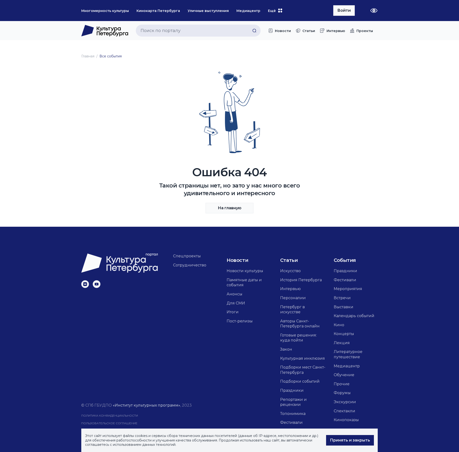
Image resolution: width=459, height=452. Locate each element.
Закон (286, 349)
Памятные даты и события (244, 282)
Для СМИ (236, 303)
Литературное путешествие (348, 354)
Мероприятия (348, 289)
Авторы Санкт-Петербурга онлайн (300, 324)
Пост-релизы (240, 321)
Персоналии (293, 298)
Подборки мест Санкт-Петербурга (302, 370)
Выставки (343, 307)
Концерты (344, 333)
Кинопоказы (346, 420)
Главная (87, 56)
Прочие (342, 384)
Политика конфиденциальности (109, 415)
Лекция (342, 343)
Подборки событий (300, 381)
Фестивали (291, 422)
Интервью (290, 289)
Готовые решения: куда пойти (298, 338)
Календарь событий (354, 316)
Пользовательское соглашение (109, 423)
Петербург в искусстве (292, 309)
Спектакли (344, 411)
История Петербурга (301, 280)
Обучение (344, 375)
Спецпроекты (187, 256)
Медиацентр (347, 366)
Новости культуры (245, 271)
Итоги (233, 312)
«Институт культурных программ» (146, 405)
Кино (339, 325)
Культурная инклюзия (302, 358)
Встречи (342, 298)
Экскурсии (345, 402)
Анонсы (234, 294)
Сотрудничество (189, 265)
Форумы (342, 393)
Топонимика (293, 413)
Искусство (290, 271)
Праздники (292, 390)
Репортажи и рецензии (293, 402)
